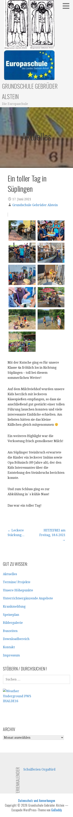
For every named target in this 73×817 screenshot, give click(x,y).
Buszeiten (10, 631)
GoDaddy (56, 810)
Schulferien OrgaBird (39, 769)
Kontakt (9, 647)
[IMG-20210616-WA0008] (51, 253)
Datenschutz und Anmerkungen (36, 800)
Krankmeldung (14, 606)
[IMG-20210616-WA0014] (22, 319)
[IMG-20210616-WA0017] (22, 342)
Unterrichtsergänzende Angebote (28, 598)
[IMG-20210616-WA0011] (22, 297)
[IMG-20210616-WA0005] (22, 230)
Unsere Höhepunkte (18, 590)
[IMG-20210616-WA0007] (22, 253)
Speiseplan (11, 615)
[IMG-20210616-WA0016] (51, 319)
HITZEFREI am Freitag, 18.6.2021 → (52, 535)
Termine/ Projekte (16, 582)
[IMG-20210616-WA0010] (22, 275)
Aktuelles (10, 574)
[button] (67, 6)
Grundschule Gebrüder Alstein (35, 205)
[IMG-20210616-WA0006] (51, 230)
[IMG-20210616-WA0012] (51, 297)
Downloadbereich (16, 639)
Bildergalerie (13, 623)
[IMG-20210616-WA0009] (51, 275)
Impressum (11, 655)
